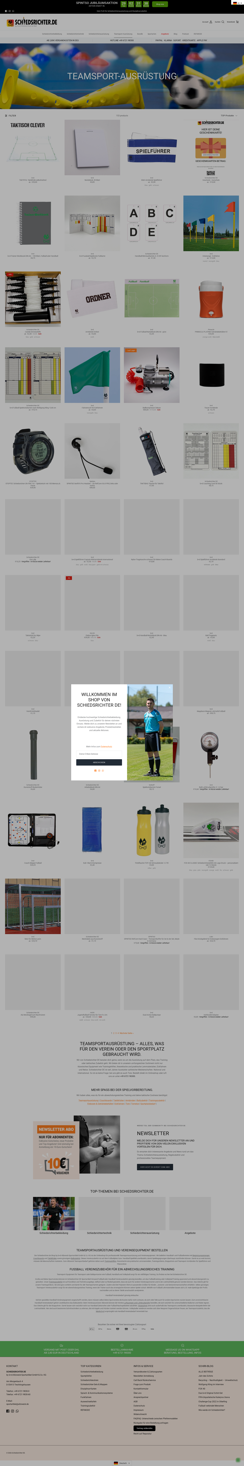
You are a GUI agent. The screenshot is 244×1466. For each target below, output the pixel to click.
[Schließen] (169, 687)
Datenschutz (106, 746)
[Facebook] (95, 771)
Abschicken (99, 762)
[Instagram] (99, 771)
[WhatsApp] (103, 771)
